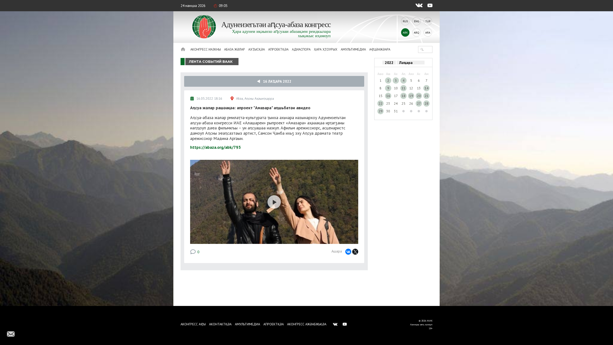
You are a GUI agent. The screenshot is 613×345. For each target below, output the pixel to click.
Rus (405, 21)
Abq (416, 32)
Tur (428, 21)
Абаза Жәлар (234, 49)
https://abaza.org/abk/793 (215, 147)
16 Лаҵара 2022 (275, 81)
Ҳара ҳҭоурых (325, 49)
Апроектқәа (278, 49)
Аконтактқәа (220, 324)
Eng (416, 21)
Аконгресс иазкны (205, 49)
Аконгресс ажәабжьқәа (306, 324)
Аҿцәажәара (379, 49)
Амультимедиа (353, 49)
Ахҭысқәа (256, 49)
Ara (427, 32)
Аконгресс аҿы (193, 324)
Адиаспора (301, 49)
